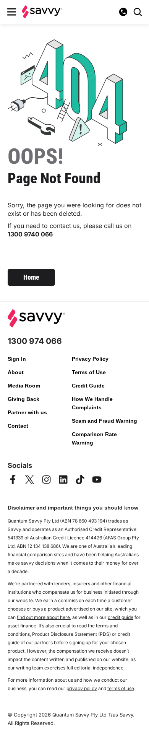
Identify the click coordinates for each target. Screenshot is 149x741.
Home (31, 277)
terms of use (120, 688)
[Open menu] (11, 12)
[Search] (137, 12)
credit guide (120, 617)
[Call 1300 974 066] (123, 12)
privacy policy (81, 688)
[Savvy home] (42, 11)
